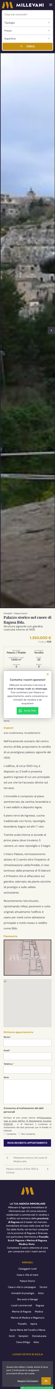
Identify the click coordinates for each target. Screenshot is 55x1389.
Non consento (28, 1134)
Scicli (12, 1336)
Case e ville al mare (27, 1274)
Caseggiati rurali (27, 1268)
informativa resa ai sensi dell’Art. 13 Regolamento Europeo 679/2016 (27, 1121)
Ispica (33, 1323)
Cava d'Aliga (23, 1342)
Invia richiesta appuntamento (27, 1142)
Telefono (8, 1064)
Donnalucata (39, 1336)
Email (6, 1050)
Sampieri (23, 1336)
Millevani (23, 5)
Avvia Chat (30, 710)
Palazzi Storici (20, 613)
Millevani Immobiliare (27, 1191)
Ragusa (40, 1305)
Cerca (30, 46)
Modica (39, 1311)
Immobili (8, 613)
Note (6, 1077)
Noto (36, 1342)
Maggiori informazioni (27, 1381)
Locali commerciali (21, 1305)
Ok (46, 1381)
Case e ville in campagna (22, 1287)
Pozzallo (22, 1323)
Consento (11, 1134)
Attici (41, 1293)
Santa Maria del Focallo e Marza (27, 1330)
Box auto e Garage (27, 1299)
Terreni (43, 1287)
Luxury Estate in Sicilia (27, 1354)
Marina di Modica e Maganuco (27, 1317)
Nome (7, 1037)
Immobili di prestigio (22, 1293)
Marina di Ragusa (21, 1311)
